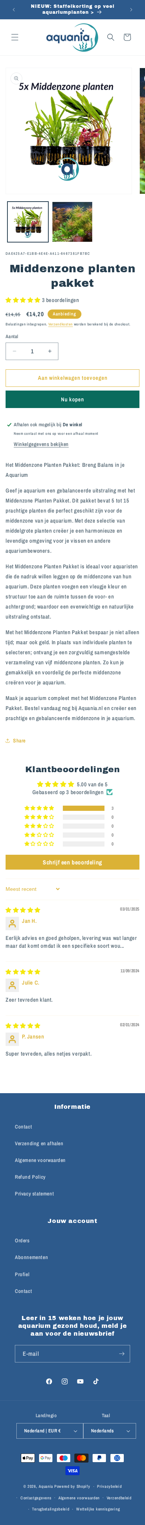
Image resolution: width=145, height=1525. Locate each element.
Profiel (22, 1274)
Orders (22, 1240)
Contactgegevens (36, 1497)
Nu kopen (72, 399)
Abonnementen (31, 1257)
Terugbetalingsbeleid (50, 1509)
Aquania (46, 1486)
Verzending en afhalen (39, 1143)
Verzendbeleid (119, 1497)
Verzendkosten (60, 324)
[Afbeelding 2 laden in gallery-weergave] (72, 222)
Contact (23, 1126)
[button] (15, 37)
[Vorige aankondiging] (14, 9)
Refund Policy (30, 1177)
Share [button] (19, 740)
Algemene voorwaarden (40, 1160)
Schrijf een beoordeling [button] (72, 862)
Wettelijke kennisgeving (98, 1509)
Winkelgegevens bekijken (41, 444)
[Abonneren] (121, 1353)
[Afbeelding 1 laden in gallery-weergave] (27, 222)
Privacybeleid (109, 1486)
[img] (23, 910)
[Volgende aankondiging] (131, 9)
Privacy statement (34, 1193)
